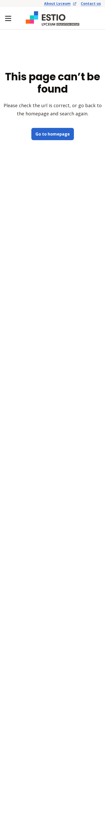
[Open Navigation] (8, 18)
